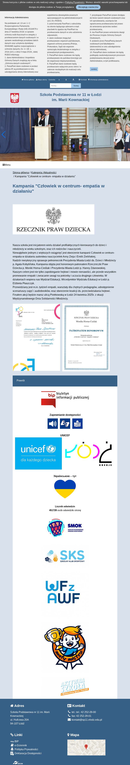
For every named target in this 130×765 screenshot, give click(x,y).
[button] (4, 134)
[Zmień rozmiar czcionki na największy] (73, 79)
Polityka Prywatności (26, 749)
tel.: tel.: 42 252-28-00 (83, 712)
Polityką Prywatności (74, 2)
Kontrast (83, 80)
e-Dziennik (20, 745)
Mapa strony (42, 80)
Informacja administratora (98, 80)
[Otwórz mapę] (86, 747)
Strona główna (28, 80)
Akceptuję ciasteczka (88, 7)
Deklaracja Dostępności (28, 753)
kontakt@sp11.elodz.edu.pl (86, 719)
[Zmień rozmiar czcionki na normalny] (59, 79)
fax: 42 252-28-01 (81, 716)
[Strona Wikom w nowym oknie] (18, 762)
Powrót (21, 380)
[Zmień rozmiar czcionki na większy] (66, 79)
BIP (16, 741)
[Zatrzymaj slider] (65, 158)
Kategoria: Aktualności (43, 172)
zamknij (94, 69)
